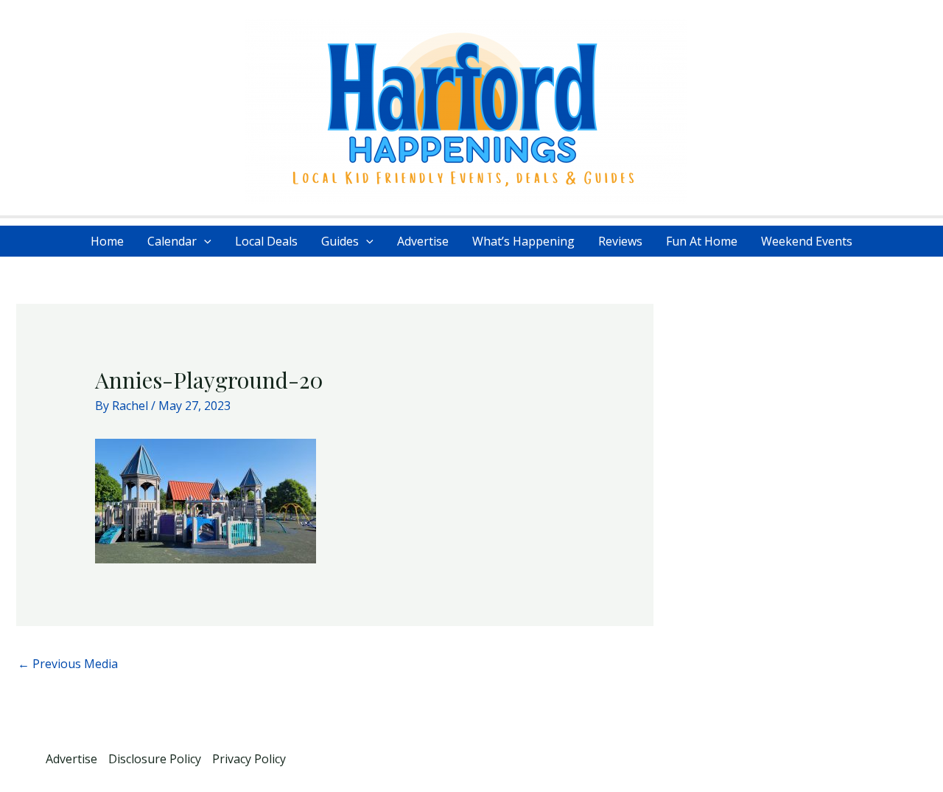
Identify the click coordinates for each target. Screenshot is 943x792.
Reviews (620, 241)
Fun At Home (701, 241)
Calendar (172, 241)
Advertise (423, 241)
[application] (204, 241)
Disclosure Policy (154, 759)
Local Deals (266, 241)
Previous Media (68, 664)
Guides (340, 241)
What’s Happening (523, 241)
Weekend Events (806, 241)
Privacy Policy (249, 759)
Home (107, 241)
